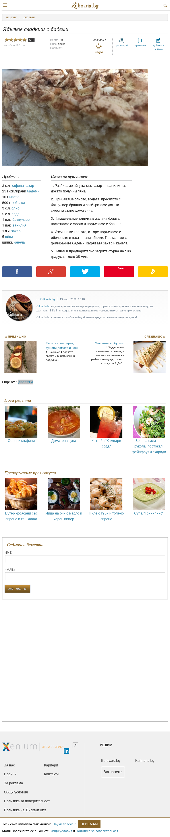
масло (14, 196)
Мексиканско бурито (109, 343)
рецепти (11, 17)
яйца (9, 236)
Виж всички (113, 772)
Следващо (155, 336)
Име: (8, 552)
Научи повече (62, 824)
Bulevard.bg (110, 760)
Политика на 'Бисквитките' (25, 810)
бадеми (33, 191)
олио (15, 208)
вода (15, 213)
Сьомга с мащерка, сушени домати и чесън (63, 345)
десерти (29, 17)
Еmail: (10, 569)
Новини (10, 774)
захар (16, 230)
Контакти (51, 774)
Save (121, 268)
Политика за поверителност (97, 830)
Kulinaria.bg (47, 299)
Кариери (51, 765)
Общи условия (61, 830)
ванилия (19, 225)
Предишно (15, 336)
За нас (9, 765)
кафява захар (23, 185)
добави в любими (158, 47)
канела (19, 242)
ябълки (19, 202)
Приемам (89, 824)
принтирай (122, 45)
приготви (140, 45)
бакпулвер (21, 219)
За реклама (13, 783)
